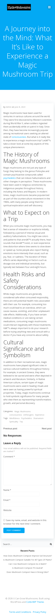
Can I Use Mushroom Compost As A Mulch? (27, 564)
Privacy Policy (39, 612)
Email (6, 500)
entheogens (28, 415)
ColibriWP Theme (35, 601)
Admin (8, 107)
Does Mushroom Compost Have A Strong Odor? (28, 572)
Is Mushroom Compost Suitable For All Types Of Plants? (27, 559)
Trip (21, 421)
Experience (39, 415)
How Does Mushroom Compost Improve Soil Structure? (27, 555)
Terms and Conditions (20, 612)
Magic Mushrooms (22, 411)
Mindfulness (14, 418)
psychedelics (9, 178)
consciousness (19, 136)
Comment (9, 456)
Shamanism (38, 418)
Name (7, 490)
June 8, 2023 (20, 107)
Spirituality (13, 421)
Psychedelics (26, 418)
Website (7, 510)
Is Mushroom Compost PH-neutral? (27, 568)
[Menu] (49, 7)
